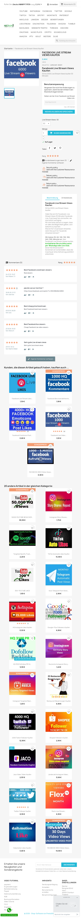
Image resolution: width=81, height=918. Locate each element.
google (68, 11)
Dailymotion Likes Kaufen (22, 848)
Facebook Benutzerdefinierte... (58, 399)
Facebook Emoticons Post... (22, 435)
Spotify (40, 15)
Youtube (23, 11)
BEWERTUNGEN (57, 19)
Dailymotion (38, 24)
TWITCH (22, 15)
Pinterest (64, 15)
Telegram (51, 24)
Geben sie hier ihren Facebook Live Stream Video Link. (59, 97)
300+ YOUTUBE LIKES (22, 591)
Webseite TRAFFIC (39, 28)
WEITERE (47, 36)
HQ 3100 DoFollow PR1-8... (22, 664)
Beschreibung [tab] (52, 198)
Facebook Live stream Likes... (22, 399)
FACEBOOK (47, 11)
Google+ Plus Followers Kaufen (59, 627)
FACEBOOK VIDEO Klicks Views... (40, 472)
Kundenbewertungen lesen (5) (56, 160)
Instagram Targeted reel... (22, 701)
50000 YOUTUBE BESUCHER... (22, 517)
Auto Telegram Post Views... (59, 591)
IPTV (31, 36)
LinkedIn (35, 19)
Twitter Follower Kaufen (22, 811)
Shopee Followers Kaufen (59, 738)
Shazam (62, 24)
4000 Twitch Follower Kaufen (22, 738)
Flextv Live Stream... (59, 811)
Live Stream (24, 24)
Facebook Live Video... (59, 435)
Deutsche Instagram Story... (59, 664)
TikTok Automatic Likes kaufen (59, 554)
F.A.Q (6, 904)
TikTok (32, 15)
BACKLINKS (24, 28)
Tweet (55, 150)
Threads (54, 28)
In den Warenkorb (60, 133)
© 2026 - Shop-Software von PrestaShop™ (40, 913)
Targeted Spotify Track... (22, 554)
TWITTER (58, 11)
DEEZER (44, 19)
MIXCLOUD (24, 19)
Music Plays (36, 32)
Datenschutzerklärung (12, 894)
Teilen (49, 150)
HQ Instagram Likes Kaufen (22, 627)
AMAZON (23, 36)
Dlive (55, 36)
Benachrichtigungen (49, 895)
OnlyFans (23, 32)
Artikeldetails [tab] (66, 198)
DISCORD (64, 28)
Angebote (7, 907)
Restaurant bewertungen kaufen (59, 701)
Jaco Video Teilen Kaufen (22, 774)
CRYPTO (48, 32)
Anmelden (45, 887)
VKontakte (52, 15)
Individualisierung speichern (59, 112)
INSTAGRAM (35, 11)
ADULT (38, 36)
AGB (5, 897)
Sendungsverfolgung (49, 884)
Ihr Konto (46, 880)
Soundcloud (60, 32)
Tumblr (71, 24)
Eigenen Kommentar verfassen (42, 359)
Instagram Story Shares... (59, 517)
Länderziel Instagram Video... (58, 774)
